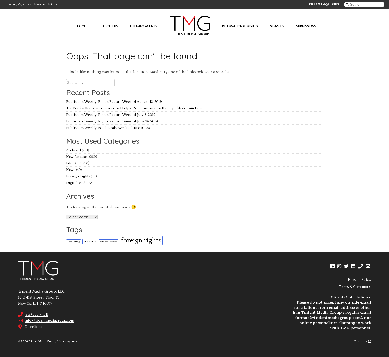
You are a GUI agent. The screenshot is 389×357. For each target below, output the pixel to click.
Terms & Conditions (355, 286)
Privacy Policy (359, 279)
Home (81, 26)
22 (369, 341)
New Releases (77, 157)
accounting (74, 241)
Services (277, 26)
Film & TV (74, 163)
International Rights (240, 26)
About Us (110, 26)
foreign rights (141, 240)
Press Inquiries (324, 4)
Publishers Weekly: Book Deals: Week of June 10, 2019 (110, 128)
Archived (73, 150)
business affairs (108, 241)
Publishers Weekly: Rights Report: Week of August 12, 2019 (114, 102)
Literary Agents (143, 26)
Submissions (306, 26)
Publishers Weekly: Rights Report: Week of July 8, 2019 (110, 115)
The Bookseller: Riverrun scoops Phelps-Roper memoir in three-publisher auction (134, 108)
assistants (90, 241)
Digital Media (77, 183)
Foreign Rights (78, 176)
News (70, 170)
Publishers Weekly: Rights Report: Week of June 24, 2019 (112, 121)
